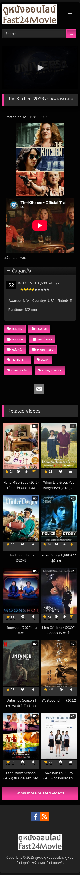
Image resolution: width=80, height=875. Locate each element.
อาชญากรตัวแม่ (52, 370)
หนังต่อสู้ (17, 339)
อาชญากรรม (45, 349)
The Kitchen (19, 360)
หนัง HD (17, 328)
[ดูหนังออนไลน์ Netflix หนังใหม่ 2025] (32, 15)
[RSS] (44, 816)
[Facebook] (35, 816)
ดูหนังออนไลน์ (19, 370)
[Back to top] (66, 861)
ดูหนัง (44, 360)
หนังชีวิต (41, 328)
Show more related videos (40, 793)
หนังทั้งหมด (44, 339)
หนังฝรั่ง (17, 349)
